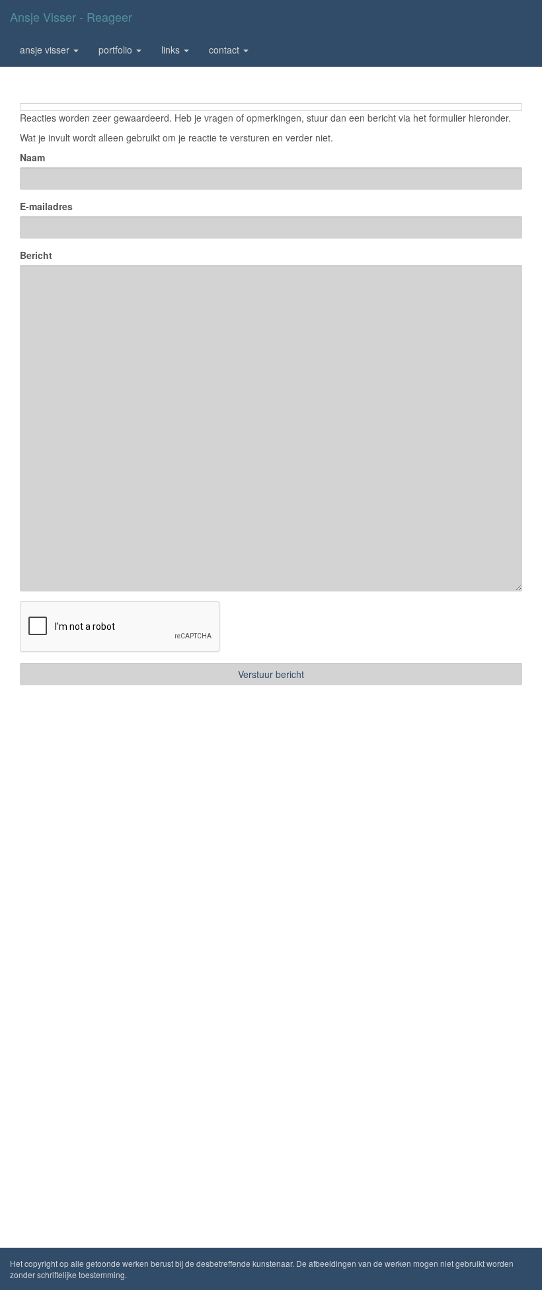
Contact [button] (225, 49)
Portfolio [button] (116, 49)
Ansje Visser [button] (46, 49)
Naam (32, 157)
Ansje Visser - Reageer (71, 16)
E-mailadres (46, 206)
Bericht (36, 255)
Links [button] (171, 49)
